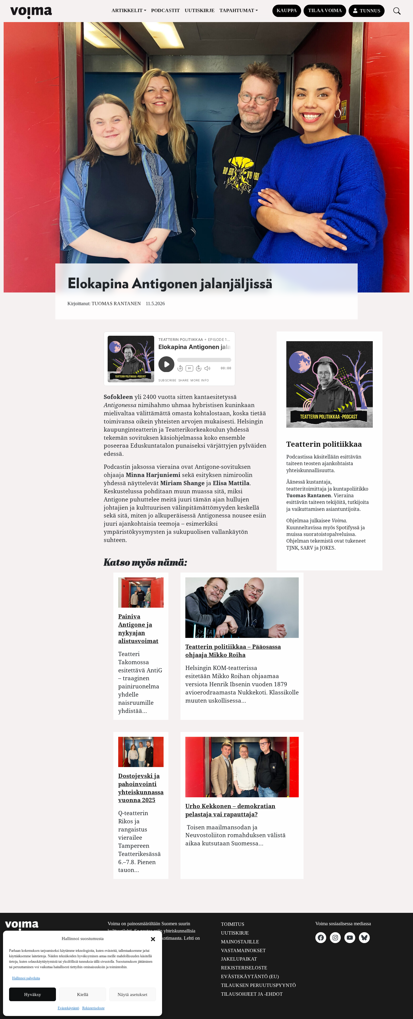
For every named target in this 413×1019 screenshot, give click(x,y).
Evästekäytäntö (68, 1008)
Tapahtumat (237, 10)
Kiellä (82, 994)
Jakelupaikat (239, 959)
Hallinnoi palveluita (26, 978)
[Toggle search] (397, 11)
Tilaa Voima (325, 10)
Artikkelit (127, 10)
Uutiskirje (200, 10)
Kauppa (287, 10)
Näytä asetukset (132, 994)
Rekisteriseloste (93, 1008)
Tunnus (370, 10)
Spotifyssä (347, 527)
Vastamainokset (243, 950)
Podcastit (165, 10)
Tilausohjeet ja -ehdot (252, 994)
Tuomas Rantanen (116, 303)
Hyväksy (32, 994)
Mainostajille (240, 941)
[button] (153, 939)
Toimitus (232, 924)
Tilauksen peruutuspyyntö (258, 985)
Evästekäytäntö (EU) (250, 976)
